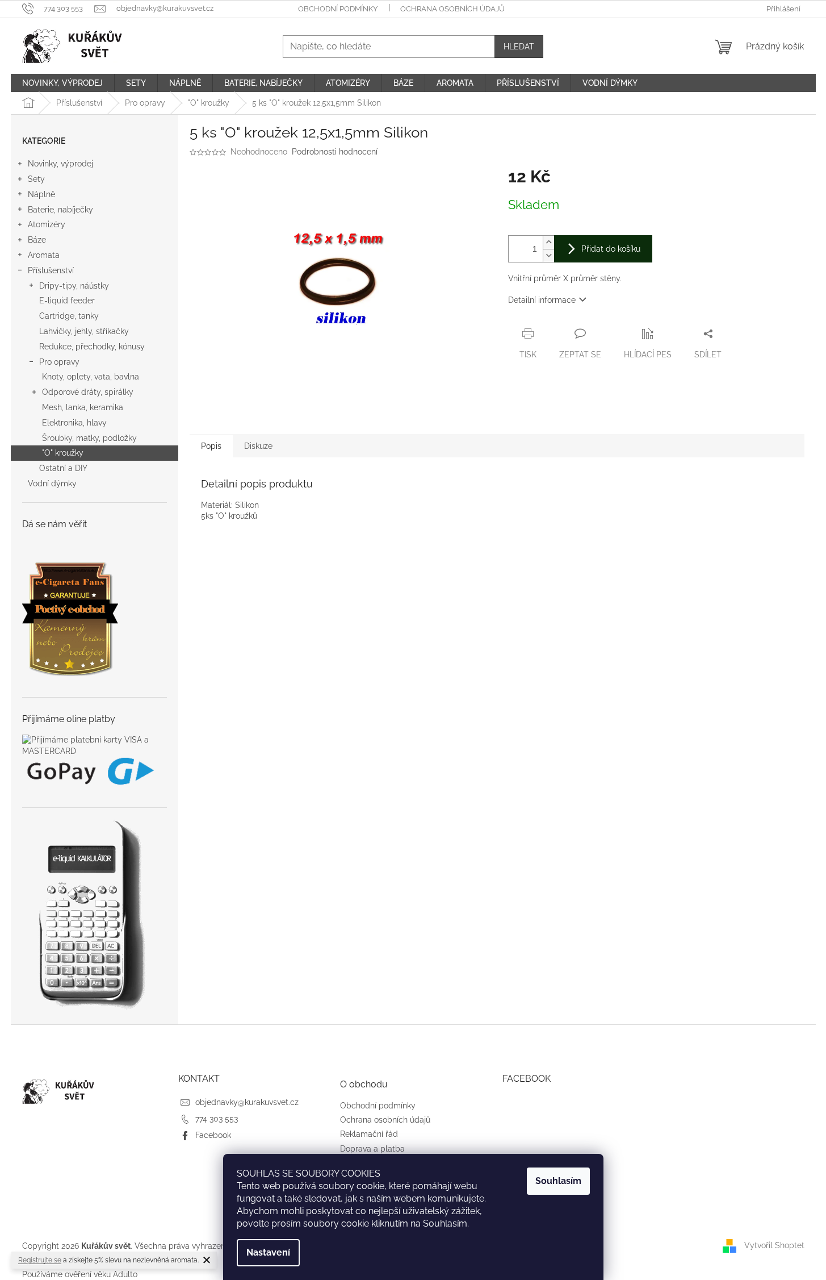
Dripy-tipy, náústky (74, 285)
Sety (36, 179)
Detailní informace (542, 300)
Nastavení (268, 1252)
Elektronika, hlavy (74, 422)
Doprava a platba (372, 1148)
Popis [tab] (211, 446)
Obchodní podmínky (338, 9)
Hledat (519, 46)
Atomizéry (46, 224)
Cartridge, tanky (69, 315)
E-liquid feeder (67, 300)
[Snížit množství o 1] (548, 255)
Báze (37, 239)
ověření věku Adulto (101, 1274)
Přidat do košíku (610, 248)
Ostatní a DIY (63, 468)
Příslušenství (51, 270)
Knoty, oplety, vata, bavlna (90, 376)
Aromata (44, 255)
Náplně (41, 194)
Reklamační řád (369, 1134)
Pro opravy (59, 361)
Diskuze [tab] (258, 446)
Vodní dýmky (52, 483)
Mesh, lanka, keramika (82, 407)
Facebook (213, 1135)
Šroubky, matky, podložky (89, 438)
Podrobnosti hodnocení (335, 151)
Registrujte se (39, 1260)
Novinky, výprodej (60, 163)
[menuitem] (62, 83)
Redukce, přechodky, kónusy (92, 346)
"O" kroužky (62, 452)
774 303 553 (216, 1118)
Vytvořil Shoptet (774, 1245)
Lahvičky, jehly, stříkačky (84, 331)
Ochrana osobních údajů (452, 9)
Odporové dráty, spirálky (87, 392)
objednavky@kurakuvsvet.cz (247, 1102)
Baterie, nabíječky (60, 209)
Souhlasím (558, 1180)
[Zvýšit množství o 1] (548, 242)
